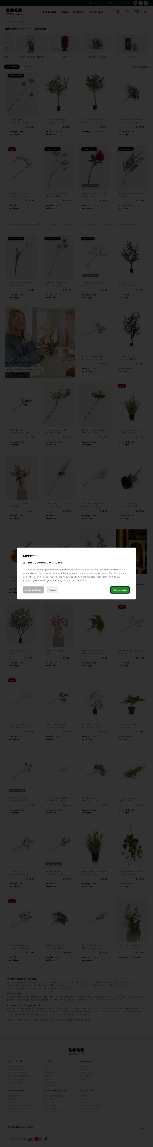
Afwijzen (52, 590)
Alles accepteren (120, 590)
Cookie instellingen (33, 590)
